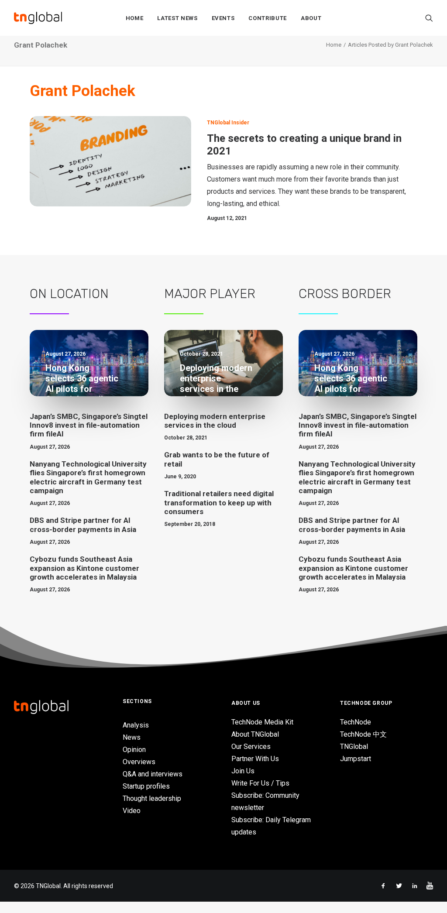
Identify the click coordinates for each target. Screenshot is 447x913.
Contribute (267, 18)
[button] (429, 18)
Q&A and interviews (152, 774)
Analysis (136, 725)
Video (132, 811)
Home (135, 18)
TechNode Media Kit (262, 722)
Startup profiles (146, 786)
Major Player (209, 293)
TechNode (355, 722)
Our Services (251, 746)
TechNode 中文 (363, 734)
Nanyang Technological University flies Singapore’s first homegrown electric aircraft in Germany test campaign (88, 477)
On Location (69, 293)
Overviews (139, 762)
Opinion (134, 749)
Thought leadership (152, 798)
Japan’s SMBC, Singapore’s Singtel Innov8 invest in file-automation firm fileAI (89, 425)
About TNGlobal (255, 734)
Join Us (242, 771)
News (132, 737)
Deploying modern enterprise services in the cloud (214, 420)
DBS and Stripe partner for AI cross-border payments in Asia (83, 524)
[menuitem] (135, 18)
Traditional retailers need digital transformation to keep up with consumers (219, 502)
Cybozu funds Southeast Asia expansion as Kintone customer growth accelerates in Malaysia (84, 568)
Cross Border (345, 293)
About (311, 18)
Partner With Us (255, 759)
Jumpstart (355, 759)
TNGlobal (354, 746)
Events (223, 18)
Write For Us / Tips (260, 783)
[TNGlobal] (38, 18)
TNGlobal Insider (228, 123)
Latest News (177, 18)
